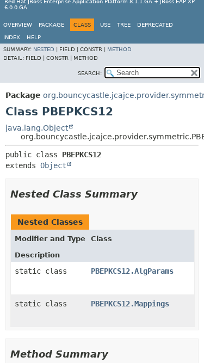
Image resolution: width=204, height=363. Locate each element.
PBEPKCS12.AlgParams (132, 271)
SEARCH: (90, 73)
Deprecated (155, 25)
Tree (124, 25)
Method (119, 49)
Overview (17, 25)
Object (53, 165)
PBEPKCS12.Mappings (130, 303)
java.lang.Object (36, 128)
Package (51, 25)
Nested (43, 49)
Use (105, 25)
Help (34, 37)
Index (11, 37)
